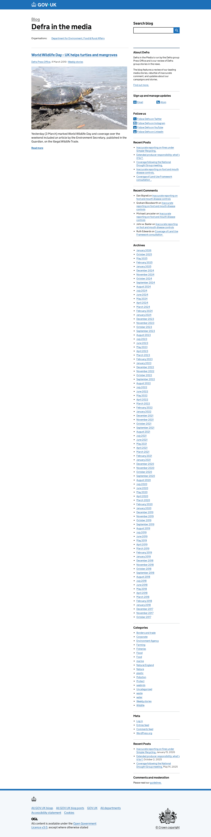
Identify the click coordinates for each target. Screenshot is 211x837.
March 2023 (143, 355)
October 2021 (143, 423)
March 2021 (142, 451)
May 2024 (142, 298)
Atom (163, 102)
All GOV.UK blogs (42, 808)
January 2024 (143, 314)
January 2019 (143, 556)
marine (140, 661)
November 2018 (145, 564)
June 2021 (142, 439)
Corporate (142, 636)
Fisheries (141, 648)
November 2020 (145, 467)
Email (140, 102)
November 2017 (144, 612)
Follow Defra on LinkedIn (150, 131)
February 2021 (144, 455)
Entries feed (142, 725)
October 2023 (144, 326)
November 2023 (145, 322)
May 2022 (142, 395)
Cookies (69, 812)
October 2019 (143, 520)
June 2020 (142, 488)
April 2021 (142, 447)
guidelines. (156, 782)
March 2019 (142, 548)
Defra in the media (61, 26)
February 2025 (144, 262)
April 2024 (142, 302)
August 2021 (143, 431)
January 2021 (143, 459)
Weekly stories (75, 61)
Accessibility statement (46, 812)
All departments (110, 808)
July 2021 (141, 435)
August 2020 (143, 480)
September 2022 (145, 379)
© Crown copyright (168, 827)
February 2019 (144, 552)
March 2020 (143, 500)
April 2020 (142, 496)
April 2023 (142, 351)
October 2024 (144, 278)
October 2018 (143, 568)
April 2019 (142, 544)
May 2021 (141, 443)
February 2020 (144, 504)
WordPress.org (144, 733)
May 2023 (142, 347)
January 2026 (143, 250)
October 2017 (143, 616)
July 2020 (141, 484)
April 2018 (142, 592)
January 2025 (143, 266)
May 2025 (141, 258)
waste (139, 693)
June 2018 (142, 584)
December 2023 (145, 318)
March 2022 (143, 403)
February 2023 (144, 359)
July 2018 (141, 580)
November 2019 (145, 516)
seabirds (140, 685)
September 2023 (145, 330)
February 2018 (144, 600)
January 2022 (143, 411)
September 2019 (145, 524)
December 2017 (144, 608)
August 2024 (143, 286)
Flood (139, 652)
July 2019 (141, 532)
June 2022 (142, 391)
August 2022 (143, 383)
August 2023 (143, 335)
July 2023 (141, 339)
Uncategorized (144, 689)
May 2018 (141, 588)
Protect (140, 681)
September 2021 (145, 427)
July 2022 (141, 387)
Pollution (141, 677)
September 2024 (145, 282)
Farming (140, 644)
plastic (139, 673)
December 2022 (145, 367)
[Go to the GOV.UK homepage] (43, 5)
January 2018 (143, 604)
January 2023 (143, 363)
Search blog (143, 23)
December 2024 (145, 270)
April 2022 (142, 399)
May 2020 (142, 492)
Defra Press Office (40, 61)
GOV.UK (92, 808)
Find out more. (141, 85)
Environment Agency (147, 640)
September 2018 (145, 572)
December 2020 (145, 463)
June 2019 (142, 536)
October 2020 (144, 471)
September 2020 (145, 475)
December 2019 (144, 512)
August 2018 (143, 576)
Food (139, 656)
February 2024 (144, 310)
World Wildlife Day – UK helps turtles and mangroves (74, 55)
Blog (35, 19)
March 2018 (142, 596)
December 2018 (144, 560)
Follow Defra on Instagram (151, 123)
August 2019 (143, 528)
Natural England (145, 665)
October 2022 (144, 375)
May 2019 (141, 540)
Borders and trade (146, 632)
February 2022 (144, 407)
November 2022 (145, 371)
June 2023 (142, 343)
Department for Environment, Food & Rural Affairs (78, 38)
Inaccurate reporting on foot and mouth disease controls (155, 206)
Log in (139, 721)
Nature (140, 669)
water (139, 697)
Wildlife (140, 705)
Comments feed (144, 729)
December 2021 (144, 415)
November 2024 (145, 274)
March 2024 (143, 306)
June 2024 (142, 294)
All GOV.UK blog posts (70, 808)
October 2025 (144, 254)
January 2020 (143, 508)
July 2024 (141, 290)
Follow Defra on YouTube (150, 127)
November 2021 (145, 419)
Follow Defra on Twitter (149, 118)
